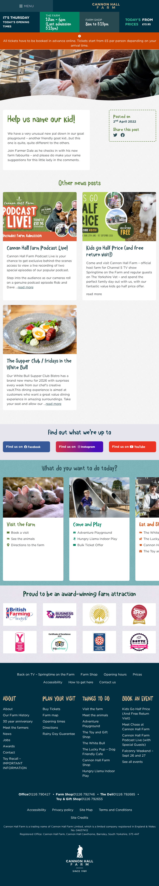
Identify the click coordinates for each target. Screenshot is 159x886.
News (7, 734)
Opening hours (115, 674)
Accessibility (52, 682)
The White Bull (93, 743)
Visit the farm (92, 709)
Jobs (6, 740)
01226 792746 (84, 794)
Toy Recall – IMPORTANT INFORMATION (15, 763)
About (8, 709)
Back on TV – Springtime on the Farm (45, 674)
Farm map (50, 715)
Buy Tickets (51, 709)
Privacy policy (62, 810)
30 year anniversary (18, 721)
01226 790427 (39, 794)
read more (25, 287)
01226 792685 (124, 794)
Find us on (15, 447)
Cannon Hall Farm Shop (96, 763)
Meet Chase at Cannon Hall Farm (135, 727)
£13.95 (147, 22)
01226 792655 (92, 799)
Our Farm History (16, 715)
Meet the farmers (16, 728)
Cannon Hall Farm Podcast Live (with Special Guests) (136, 740)
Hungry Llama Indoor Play (97, 539)
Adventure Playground (94, 532)
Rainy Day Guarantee (59, 734)
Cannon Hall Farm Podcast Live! (37, 248)
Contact (9, 752)
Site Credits (79, 818)
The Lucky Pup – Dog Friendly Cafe (98, 752)
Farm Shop (89, 674)
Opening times (54, 721)
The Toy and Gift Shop (95, 735)
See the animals (23, 539)
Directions (50, 728)
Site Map (86, 810)
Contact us (107, 682)
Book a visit (20, 532)
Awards (9, 746)
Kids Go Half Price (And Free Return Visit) (136, 713)
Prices (137, 674)
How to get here (80, 682)
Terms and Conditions (115, 810)
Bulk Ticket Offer (90, 545)
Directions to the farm (27, 545)
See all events (132, 762)
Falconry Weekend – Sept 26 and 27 (137, 753)
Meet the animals (95, 715)
